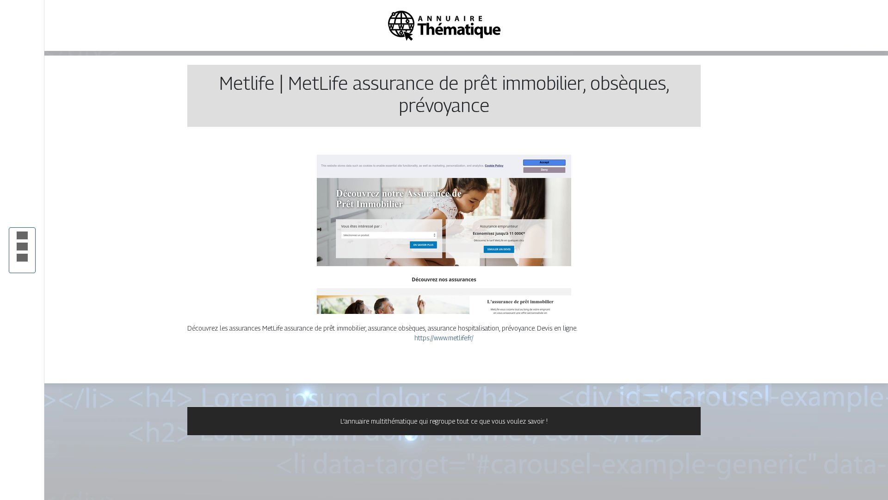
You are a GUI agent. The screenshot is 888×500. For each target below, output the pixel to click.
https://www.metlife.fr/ (444, 338)
